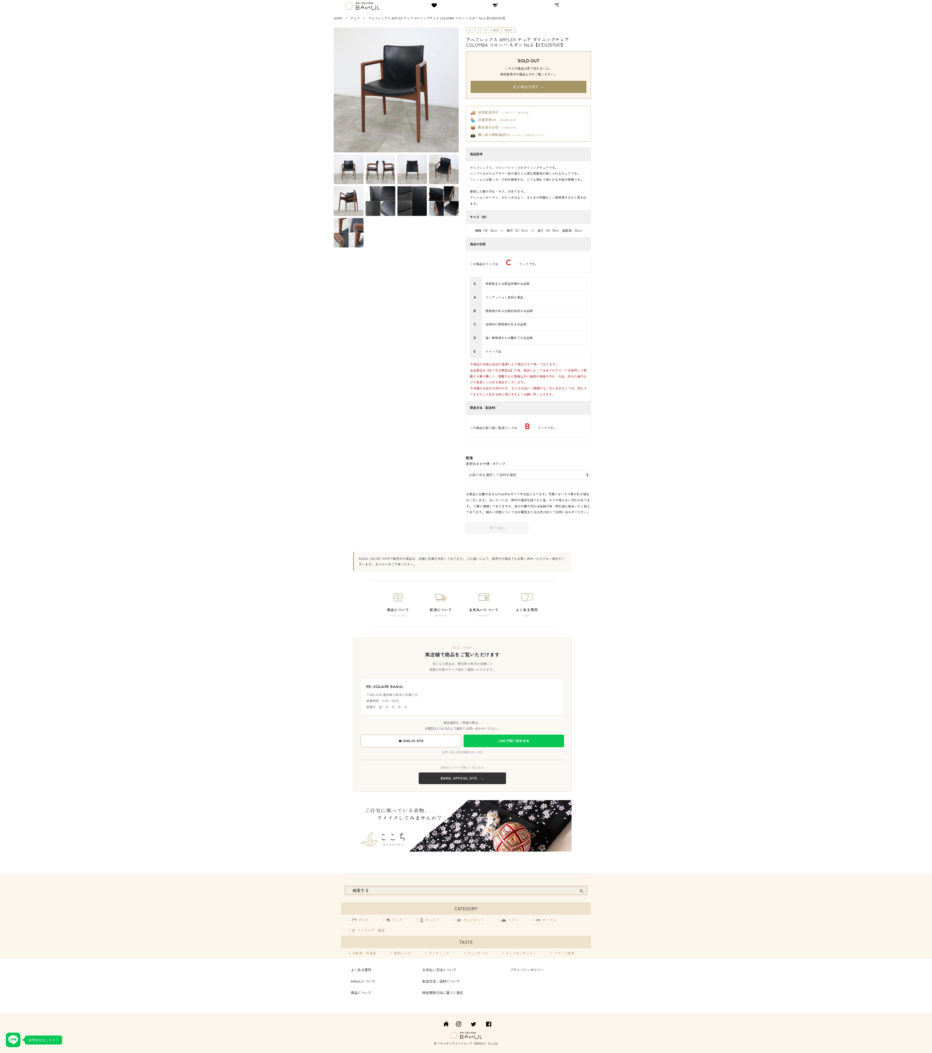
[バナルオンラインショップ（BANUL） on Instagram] (458, 1024)
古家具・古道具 (363, 953)
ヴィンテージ (477, 953)
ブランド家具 (490, 30)
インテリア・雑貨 (371, 930)
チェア (355, 18)
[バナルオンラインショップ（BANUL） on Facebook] (488, 1024)
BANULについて (363, 981)
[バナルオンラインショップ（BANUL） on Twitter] (473, 1024)
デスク (363, 919)
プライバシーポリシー (527, 969)
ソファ (512, 919)
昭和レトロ (402, 953)
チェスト (431, 919)
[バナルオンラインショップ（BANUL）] (443, 1024)
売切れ (509, 30)
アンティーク (438, 953)
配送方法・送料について (441, 981)
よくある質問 (361, 969)
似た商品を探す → (528, 86)
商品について (361, 992)
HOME (338, 18)
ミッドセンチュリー (520, 953)
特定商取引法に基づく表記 (442, 992)
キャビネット (473, 919)
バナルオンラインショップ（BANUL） (462, 1043)
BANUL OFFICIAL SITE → (462, 778)
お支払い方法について (439, 969)
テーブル (548, 919)
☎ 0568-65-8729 (411, 740)
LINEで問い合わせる (513, 740)
